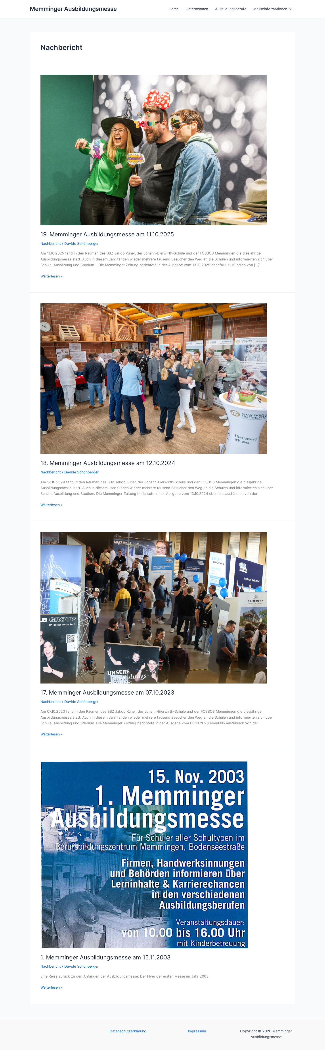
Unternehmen (197, 9)
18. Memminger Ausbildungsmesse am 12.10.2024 (107, 462)
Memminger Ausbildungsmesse (73, 8)
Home (174, 9)
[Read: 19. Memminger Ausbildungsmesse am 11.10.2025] (153, 149)
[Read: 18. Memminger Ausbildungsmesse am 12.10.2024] (153, 378)
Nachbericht (50, 243)
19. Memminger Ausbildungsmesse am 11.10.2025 (107, 234)
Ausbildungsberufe (230, 9)
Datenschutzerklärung (128, 1031)
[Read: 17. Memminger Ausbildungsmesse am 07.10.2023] (153, 607)
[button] (289, 9)
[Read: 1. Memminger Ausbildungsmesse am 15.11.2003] (144, 854)
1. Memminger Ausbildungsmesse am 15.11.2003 (105, 957)
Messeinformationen (270, 9)
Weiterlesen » (51, 275)
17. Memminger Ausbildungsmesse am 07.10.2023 (107, 692)
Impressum (197, 1031)
